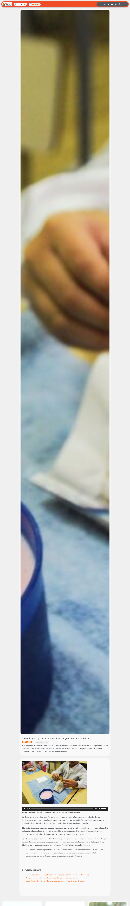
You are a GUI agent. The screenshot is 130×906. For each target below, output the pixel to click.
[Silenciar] (100, 809)
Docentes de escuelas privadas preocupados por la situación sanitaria (52, 878)
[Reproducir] (25, 809)
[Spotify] (119, 4)
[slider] (104, 808)
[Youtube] (115, 4)
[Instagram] (104, 4)
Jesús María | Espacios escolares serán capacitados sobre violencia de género (55, 881)
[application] (65, 809)
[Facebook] (112, 4)
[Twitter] (108, 4)
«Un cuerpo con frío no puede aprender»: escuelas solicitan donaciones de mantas (57, 875)
